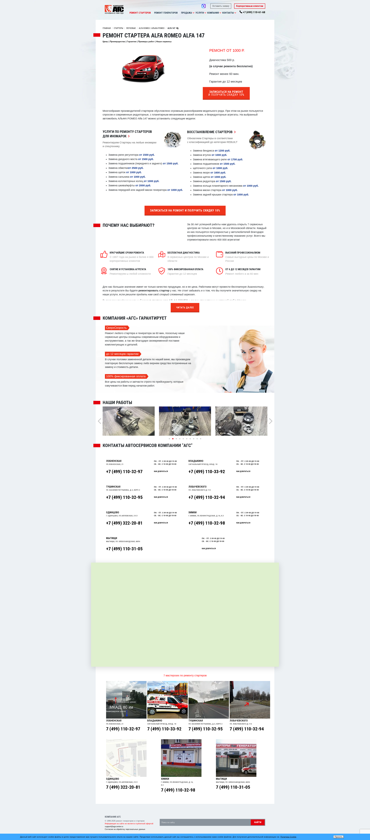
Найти (257, 822)
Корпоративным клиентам (249, 6)
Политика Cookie (288, 837)
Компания (213, 12)
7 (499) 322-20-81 (123, 787)
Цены (105, 41)
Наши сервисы (164, 41)
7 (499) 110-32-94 (247, 729)
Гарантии (131, 41)
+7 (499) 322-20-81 (124, 523)
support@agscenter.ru (114, 826)
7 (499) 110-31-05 (233, 787)
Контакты (228, 12)
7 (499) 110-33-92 (164, 729)
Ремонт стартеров (140, 12)
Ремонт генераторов (166, 12)
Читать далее (185, 307)
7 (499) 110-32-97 (123, 729)
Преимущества (117, 41)
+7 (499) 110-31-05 (124, 548)
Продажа (186, 12)
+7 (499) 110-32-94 (206, 497)
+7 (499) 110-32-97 (124, 471)
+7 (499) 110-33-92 (206, 471)
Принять (339, 837)
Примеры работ (146, 41)
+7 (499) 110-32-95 (124, 497)
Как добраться (161, 471)
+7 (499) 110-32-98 (206, 523)
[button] (193, 12)
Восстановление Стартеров (212, 132)
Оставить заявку (220, 6)
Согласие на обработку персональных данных (125, 829)
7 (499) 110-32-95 (205, 729)
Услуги (200, 12)
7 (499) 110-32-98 (178, 790)
